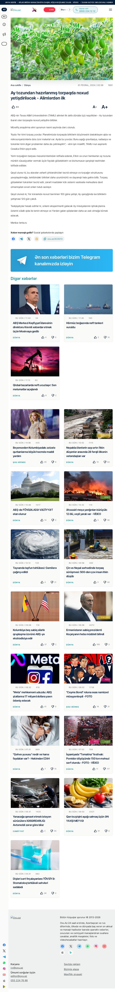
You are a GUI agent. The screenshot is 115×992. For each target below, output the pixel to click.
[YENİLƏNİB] (88, 423)
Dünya (16, 337)
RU (4, 16)
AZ (4, 9)
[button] (69, 9)
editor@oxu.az (19, 976)
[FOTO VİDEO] (88, 730)
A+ (105, 106)
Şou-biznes (19, 462)
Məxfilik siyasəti (73, 974)
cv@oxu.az (17, 967)
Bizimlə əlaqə (71, 969)
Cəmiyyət (18, 831)
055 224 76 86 (19, 980)
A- (95, 107)
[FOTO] (88, 668)
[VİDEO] (88, 486)
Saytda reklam (72, 964)
